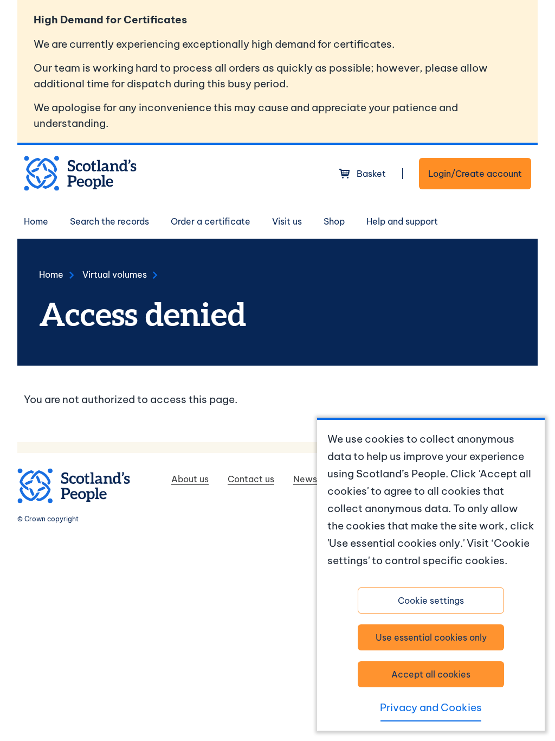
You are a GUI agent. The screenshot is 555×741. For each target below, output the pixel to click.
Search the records (109, 221)
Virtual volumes (114, 274)
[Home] (80, 173)
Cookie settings (431, 600)
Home (36, 221)
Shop (334, 221)
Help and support (402, 221)
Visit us (287, 221)
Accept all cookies (430, 674)
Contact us (251, 479)
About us (190, 479)
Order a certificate (210, 221)
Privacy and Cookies (431, 707)
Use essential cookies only (431, 637)
